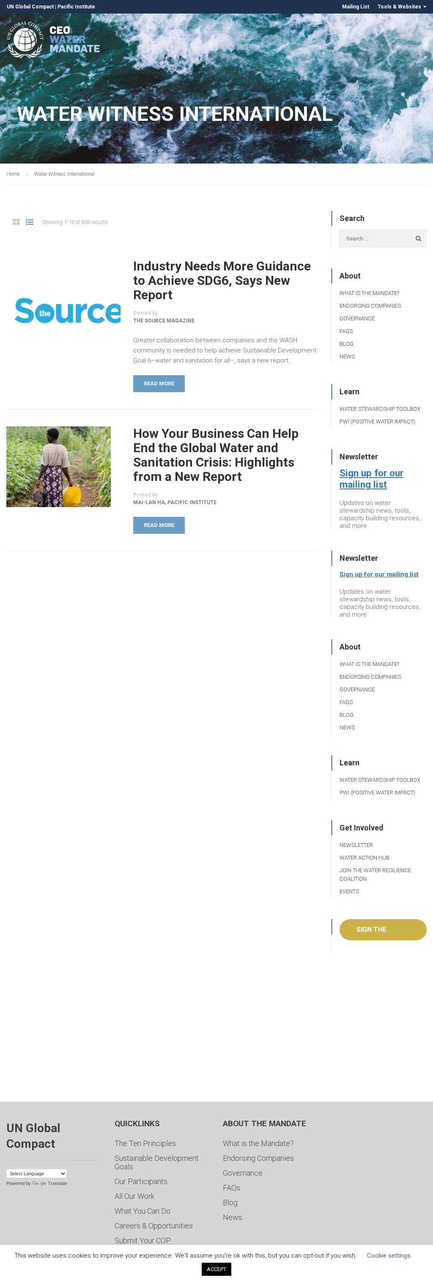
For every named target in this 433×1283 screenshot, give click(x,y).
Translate (57, 1183)
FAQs (346, 331)
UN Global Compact (30, 7)
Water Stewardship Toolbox (380, 409)
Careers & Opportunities (154, 1225)
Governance (357, 318)
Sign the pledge (371, 932)
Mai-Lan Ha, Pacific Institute (174, 502)
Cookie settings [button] (389, 1255)
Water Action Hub (364, 857)
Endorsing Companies (370, 306)
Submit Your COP (143, 1240)
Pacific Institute (76, 7)
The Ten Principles (145, 1143)
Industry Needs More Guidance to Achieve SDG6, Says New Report (222, 280)
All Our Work (134, 1196)
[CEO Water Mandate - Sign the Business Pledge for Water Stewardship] (53, 41)
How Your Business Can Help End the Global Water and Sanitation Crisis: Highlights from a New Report (216, 455)
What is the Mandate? (369, 293)
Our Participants (141, 1181)
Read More (159, 383)
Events (349, 891)
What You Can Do (142, 1211)
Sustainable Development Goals (157, 1162)
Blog (347, 344)
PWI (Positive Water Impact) (377, 421)
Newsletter (356, 845)
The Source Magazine (164, 321)
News (347, 356)
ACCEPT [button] (216, 1269)
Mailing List (355, 7)
